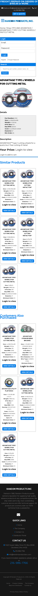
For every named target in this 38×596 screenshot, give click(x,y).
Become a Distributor (15, 585)
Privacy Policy (14, 592)
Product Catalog (17, 583)
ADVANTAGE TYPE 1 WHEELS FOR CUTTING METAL (9, 183)
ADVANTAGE (5, 30)
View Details (9, 211)
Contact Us (19, 532)
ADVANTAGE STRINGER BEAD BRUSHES (27, 338)
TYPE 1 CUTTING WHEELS (23, 30)
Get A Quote (19, 14)
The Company (19, 528)
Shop (9, 28)
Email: (3, 43)
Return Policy (24, 592)
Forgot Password (14, 59)
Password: (5, 48)
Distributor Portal (19, 535)
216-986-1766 (20, 10)
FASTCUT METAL (7, 32)
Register (3, 59)
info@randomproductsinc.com (19, 8)
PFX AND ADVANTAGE (21, 28)
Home (2, 28)
